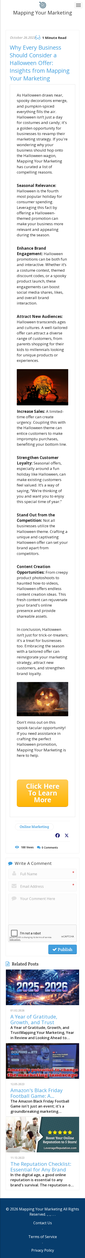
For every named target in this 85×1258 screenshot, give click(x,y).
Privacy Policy (42, 1250)
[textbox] (42, 12)
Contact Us (42, 1222)
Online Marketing (34, 826)
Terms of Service (42, 1236)
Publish (64, 949)
